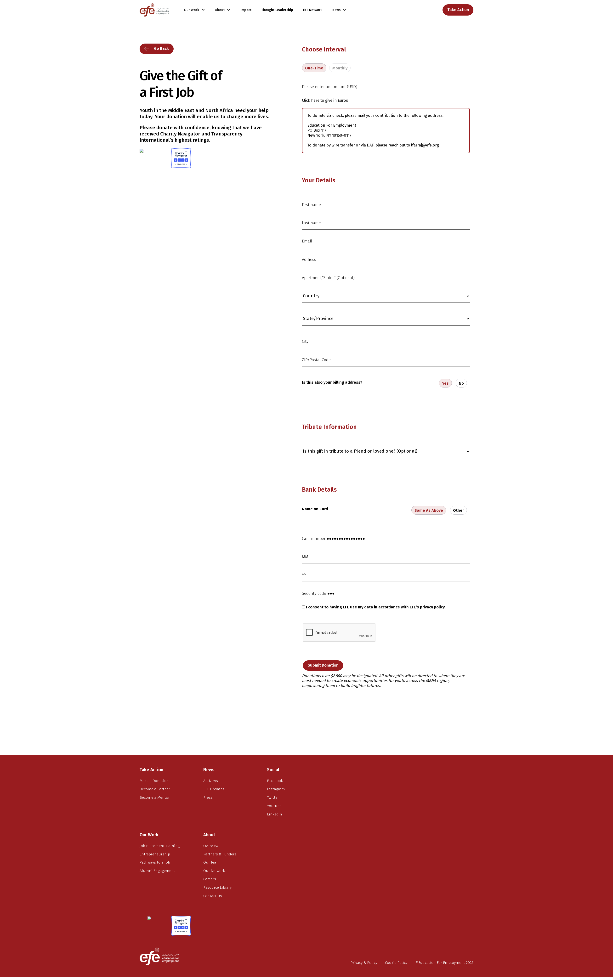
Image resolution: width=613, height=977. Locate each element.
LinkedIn (274, 814)
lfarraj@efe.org (425, 145)
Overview (210, 846)
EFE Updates (213, 789)
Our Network (214, 871)
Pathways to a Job (155, 862)
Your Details (318, 180)
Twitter (273, 797)
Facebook (275, 781)
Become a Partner (155, 789)
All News (210, 781)
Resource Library (217, 887)
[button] (194, 10)
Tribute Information (329, 427)
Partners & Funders (219, 854)
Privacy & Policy (364, 962)
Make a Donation (154, 781)
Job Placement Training (160, 846)
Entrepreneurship (155, 854)
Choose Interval (324, 49)
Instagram (276, 789)
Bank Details (319, 489)
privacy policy (432, 607)
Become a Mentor (155, 797)
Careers (209, 879)
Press (208, 797)
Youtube (274, 806)
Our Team (211, 862)
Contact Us (212, 896)
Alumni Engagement (157, 871)
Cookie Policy (396, 962)
